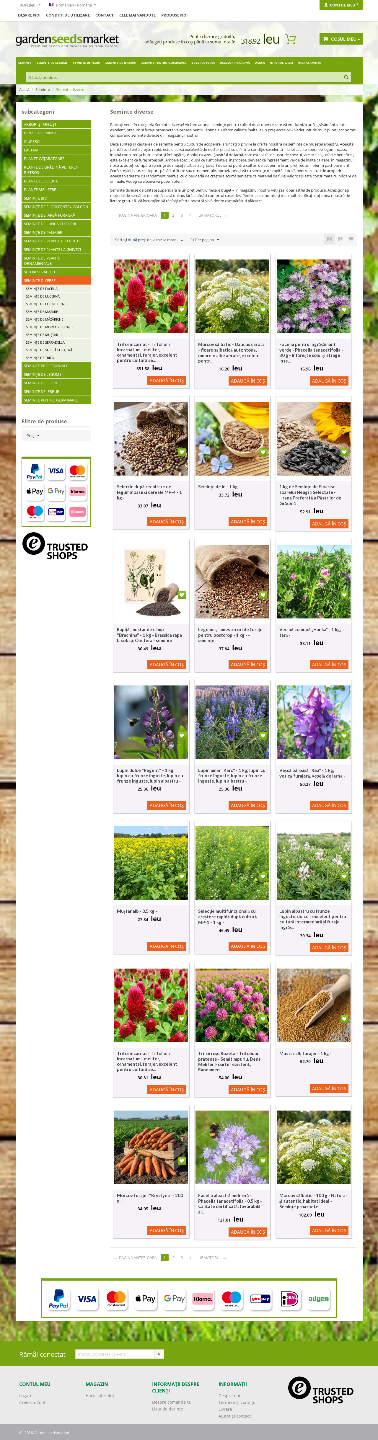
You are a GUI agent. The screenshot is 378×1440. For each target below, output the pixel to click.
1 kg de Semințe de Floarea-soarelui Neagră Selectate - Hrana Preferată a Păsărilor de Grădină (310, 495)
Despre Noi (29, 15)
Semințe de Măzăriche (44, 319)
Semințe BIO (35, 198)
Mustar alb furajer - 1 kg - (305, 1053)
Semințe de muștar (42, 334)
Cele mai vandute (137, 15)
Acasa (260, 63)
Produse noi (174, 15)
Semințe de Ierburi (120, 63)
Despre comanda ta (171, 1402)
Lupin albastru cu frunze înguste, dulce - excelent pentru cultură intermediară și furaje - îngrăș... (312, 919)
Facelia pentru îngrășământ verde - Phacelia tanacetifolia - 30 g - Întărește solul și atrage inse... (311, 352)
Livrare (225, 1409)
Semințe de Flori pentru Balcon (56, 206)
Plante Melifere (40, 189)
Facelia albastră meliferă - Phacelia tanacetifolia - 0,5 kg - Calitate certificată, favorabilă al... (230, 1203)
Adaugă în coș (167, 380)
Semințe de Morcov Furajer (50, 327)
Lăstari (31, 150)
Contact (104, 15)
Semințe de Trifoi (40, 357)
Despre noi (229, 1395)
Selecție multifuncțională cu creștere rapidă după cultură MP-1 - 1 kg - (227, 916)
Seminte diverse (40, 280)
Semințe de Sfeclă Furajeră (49, 350)
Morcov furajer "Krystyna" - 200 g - (150, 1198)
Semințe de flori (86, 63)
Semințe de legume (52, 63)
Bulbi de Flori (203, 63)
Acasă (24, 89)
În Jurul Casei (281, 63)
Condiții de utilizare (68, 15)
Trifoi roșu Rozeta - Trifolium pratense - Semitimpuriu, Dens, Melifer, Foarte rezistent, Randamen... (229, 1061)
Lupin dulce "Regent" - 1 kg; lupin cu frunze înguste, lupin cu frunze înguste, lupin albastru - (150, 775)
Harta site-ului (100, 1395)
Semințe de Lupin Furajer (47, 304)
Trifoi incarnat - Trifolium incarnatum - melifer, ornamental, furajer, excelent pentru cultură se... (147, 352)
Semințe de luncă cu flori (50, 223)
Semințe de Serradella (45, 342)
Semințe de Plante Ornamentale (42, 260)
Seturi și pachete (41, 272)
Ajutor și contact (235, 1416)
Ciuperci (32, 141)
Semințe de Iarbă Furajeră (49, 215)
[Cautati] (346, 77)
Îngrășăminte (309, 63)
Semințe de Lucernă (43, 296)
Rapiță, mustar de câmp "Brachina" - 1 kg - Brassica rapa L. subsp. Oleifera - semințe (149, 635)
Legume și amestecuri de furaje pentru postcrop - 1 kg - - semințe (230, 635)
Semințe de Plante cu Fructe (52, 241)
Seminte (24, 63)
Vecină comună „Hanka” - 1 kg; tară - (310, 632)
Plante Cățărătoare (44, 158)
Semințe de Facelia (42, 288)
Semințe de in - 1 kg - (219, 486)
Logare (25, 1395)
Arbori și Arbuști (41, 124)
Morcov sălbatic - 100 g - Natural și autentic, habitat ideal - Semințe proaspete (313, 1201)
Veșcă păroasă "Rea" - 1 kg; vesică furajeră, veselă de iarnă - (312, 773)
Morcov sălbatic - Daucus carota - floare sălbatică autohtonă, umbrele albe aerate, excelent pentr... (231, 352)
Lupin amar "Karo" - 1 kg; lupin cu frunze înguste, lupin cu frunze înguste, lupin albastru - (231, 775)
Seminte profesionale (46, 365)
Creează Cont (32, 1402)
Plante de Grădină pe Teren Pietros (51, 169)
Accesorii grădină (235, 63)
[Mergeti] (159, 1354)
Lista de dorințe (167, 1409)
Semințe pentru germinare (163, 63)
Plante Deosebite (41, 181)
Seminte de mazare (42, 311)
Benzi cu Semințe (40, 132)
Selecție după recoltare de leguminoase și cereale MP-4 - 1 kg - (149, 492)
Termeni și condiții (237, 1402)
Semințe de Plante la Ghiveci (52, 249)
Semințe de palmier (43, 232)
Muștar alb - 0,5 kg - (137, 911)
